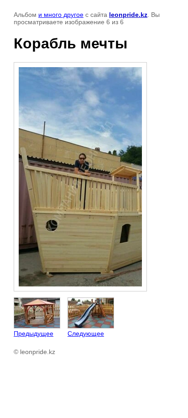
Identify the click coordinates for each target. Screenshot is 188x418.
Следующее (86, 333)
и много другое (61, 14)
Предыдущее (33, 333)
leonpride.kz (128, 14)
